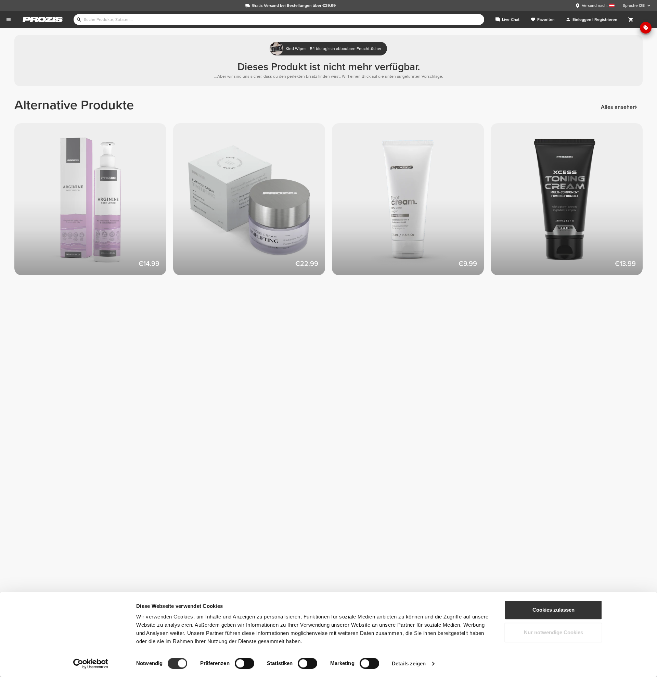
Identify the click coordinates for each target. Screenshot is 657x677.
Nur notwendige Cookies (553, 632)
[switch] (244, 663)
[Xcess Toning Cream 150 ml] (570, 202)
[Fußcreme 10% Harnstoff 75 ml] (411, 202)
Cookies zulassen (553, 610)
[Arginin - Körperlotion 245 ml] (93, 202)
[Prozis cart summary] (631, 19)
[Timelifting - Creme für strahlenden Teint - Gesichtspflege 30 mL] (252, 202)
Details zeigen (409, 663)
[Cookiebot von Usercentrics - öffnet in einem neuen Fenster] (91, 664)
